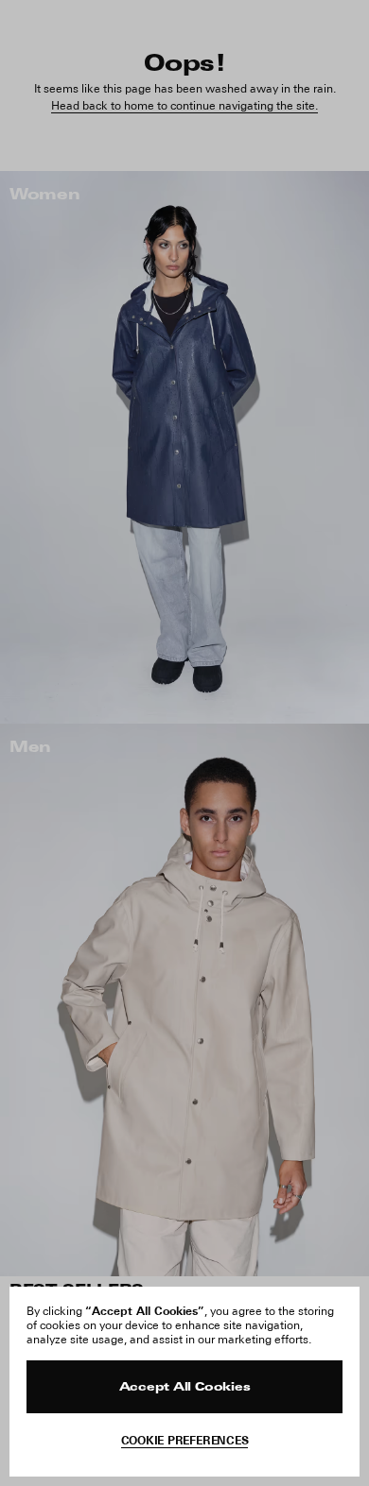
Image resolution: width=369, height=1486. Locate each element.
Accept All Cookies (185, 1387)
